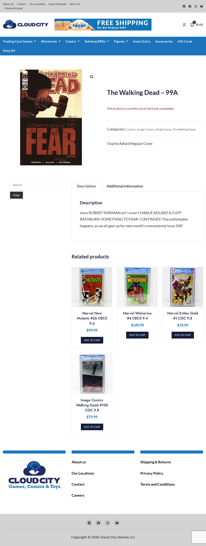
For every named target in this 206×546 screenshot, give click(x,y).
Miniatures (49, 41)
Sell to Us (75, 4)
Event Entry (142, 41)
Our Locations (37, 4)
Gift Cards (185, 41)
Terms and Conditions (157, 484)
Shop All (9, 50)
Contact (21, 4)
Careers (78, 495)
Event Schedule (57, 4)
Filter (16, 195)
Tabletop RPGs (95, 41)
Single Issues (163, 129)
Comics (70, 41)
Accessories (164, 41)
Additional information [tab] (125, 186)
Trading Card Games (18, 41)
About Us (8, 4)
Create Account (14, 8)
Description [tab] (86, 186)
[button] (91, 76)
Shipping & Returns (155, 462)
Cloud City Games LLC (117, 537)
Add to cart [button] (92, 340)
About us (79, 462)
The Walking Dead (184, 129)
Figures (119, 41)
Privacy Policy (151, 473)
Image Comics (145, 129)
